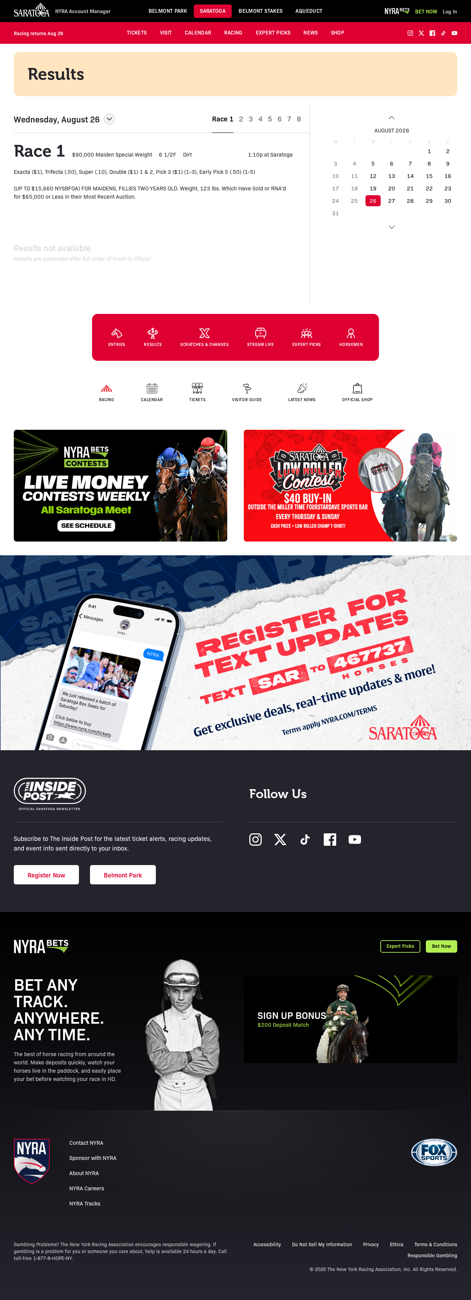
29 (429, 200)
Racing (233, 32)
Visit (166, 32)
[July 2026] (391, 118)
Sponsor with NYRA (93, 1157)
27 (391, 200)
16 (447, 175)
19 (373, 188)
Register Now (46, 875)
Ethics (396, 1244)
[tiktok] (443, 33)
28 (410, 200)
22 (429, 188)
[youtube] (454, 33)
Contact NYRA (86, 1142)
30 (447, 200)
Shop (337, 32)
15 (429, 175)
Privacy (371, 1244)
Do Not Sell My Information (322, 1244)
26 (373, 200)
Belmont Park (168, 10)
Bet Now (426, 11)
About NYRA (84, 1173)
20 (391, 188)
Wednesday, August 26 (57, 119)
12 (373, 175)
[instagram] (410, 33)
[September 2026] (391, 227)
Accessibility (267, 1244)
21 (410, 188)
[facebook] (432, 33)
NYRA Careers (86, 1188)
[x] (421, 33)
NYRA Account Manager (83, 11)
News (310, 32)
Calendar (198, 32)
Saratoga (213, 10)
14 (410, 175)
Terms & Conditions (435, 1244)
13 (391, 175)
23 (447, 188)
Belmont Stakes (260, 10)
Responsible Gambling (432, 1255)
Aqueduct (308, 10)
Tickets (137, 32)
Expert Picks (273, 32)
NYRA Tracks (84, 1203)
